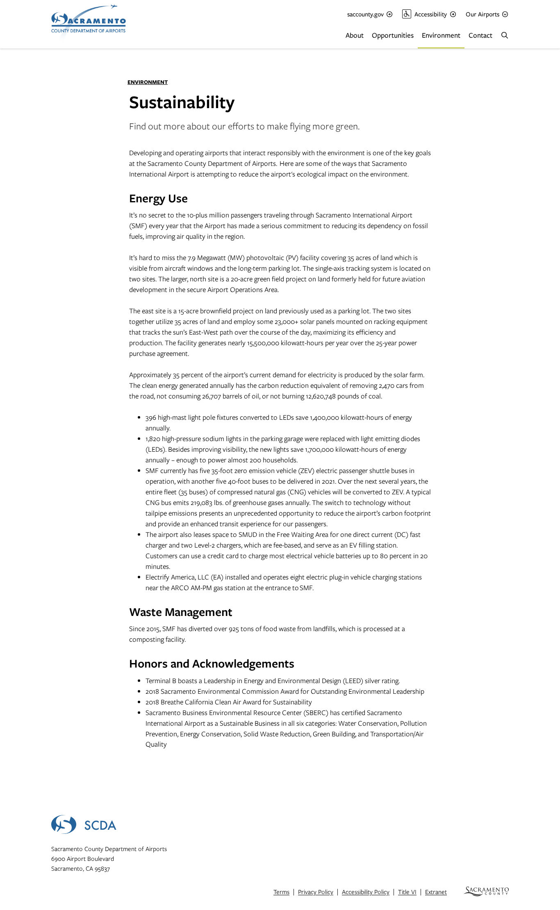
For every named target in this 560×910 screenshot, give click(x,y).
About (355, 35)
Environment (441, 35)
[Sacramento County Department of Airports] (109, 24)
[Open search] (504, 35)
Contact (480, 35)
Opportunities (393, 35)
